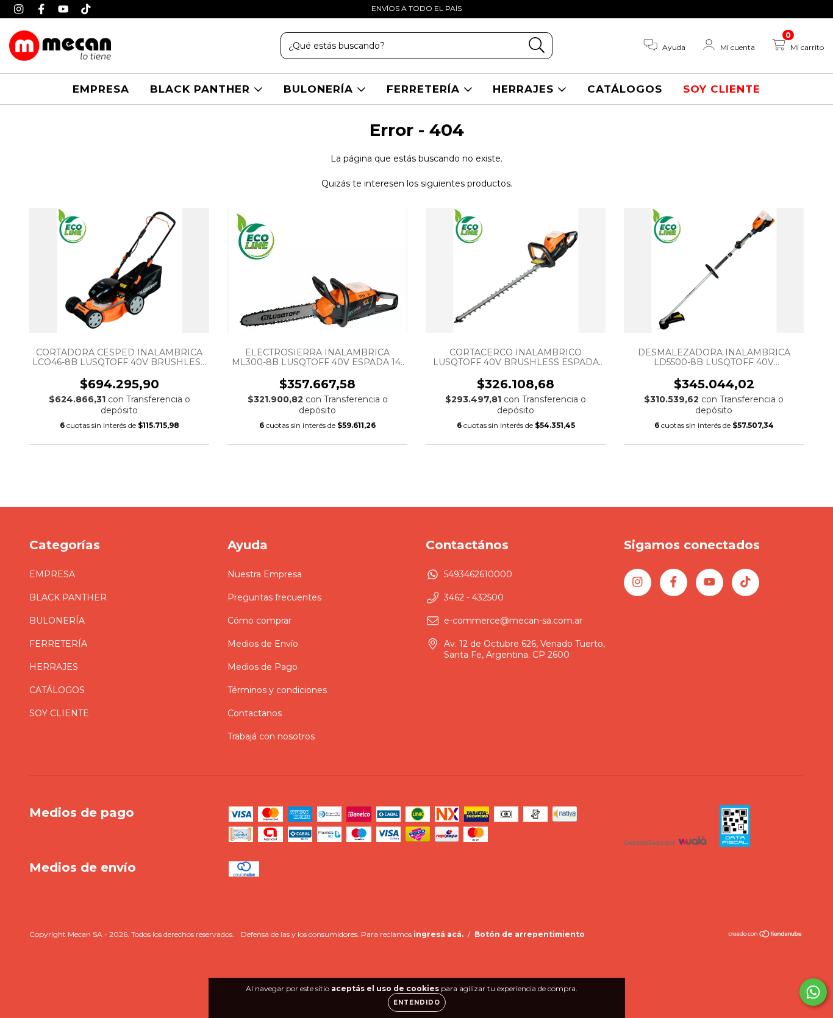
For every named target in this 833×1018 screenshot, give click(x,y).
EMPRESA (101, 89)
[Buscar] (537, 45)
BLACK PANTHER (202, 89)
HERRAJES (525, 89)
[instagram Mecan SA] (20, 8)
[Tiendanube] (766, 935)
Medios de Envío (262, 643)
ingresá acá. (438, 934)
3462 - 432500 (474, 597)
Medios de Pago (262, 666)
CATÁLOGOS (624, 89)
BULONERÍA (320, 89)
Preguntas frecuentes (274, 597)
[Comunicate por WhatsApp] (813, 992)
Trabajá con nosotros (271, 736)
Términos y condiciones (277, 690)
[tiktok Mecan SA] (86, 8)
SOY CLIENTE (721, 89)
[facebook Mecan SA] (43, 8)
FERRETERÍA (425, 89)
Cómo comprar (259, 620)
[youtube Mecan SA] (65, 8)
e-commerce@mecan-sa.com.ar (513, 620)
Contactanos (254, 713)
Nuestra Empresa (264, 574)
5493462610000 (478, 574)
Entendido (416, 1002)
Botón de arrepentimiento (529, 934)
